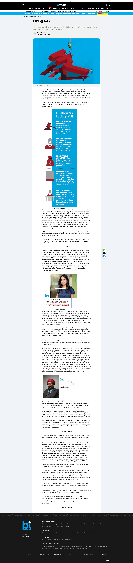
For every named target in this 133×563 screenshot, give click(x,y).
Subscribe (101, 5)
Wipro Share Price (70, 548)
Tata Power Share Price (82, 548)
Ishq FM (89, 1)
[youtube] (26, 536)
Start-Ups (45, 526)
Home (24, 8)
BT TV (44, 8)
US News (36, 11)
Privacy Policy (72, 554)
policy (35, 16)
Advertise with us (57, 554)
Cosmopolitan (70, 1)
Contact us (41, 554)
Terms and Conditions (89, 554)
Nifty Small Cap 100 (67, 539)
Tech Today (62, 524)
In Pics (41, 11)
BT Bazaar (44, 1)
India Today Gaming (62, 1)
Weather (46, 11)
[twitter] (28, 536)
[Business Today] (62, 5)
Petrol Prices (53, 11)
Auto (63, 526)
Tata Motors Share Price (49, 533)
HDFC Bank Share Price (76, 533)
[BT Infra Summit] (95, 11)
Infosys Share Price (102, 546)
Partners (104, 554)
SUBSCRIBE (102, 14)
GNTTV (98, 1)
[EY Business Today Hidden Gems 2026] (107, 11)
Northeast (55, 1)
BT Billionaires (53, 8)
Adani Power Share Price (63, 533)
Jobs (68, 526)
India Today (49, 1)
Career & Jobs (29, 11)
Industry (90, 8)
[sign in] (109, 5)
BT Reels (74, 11)
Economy (54, 524)
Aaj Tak (93, 1)
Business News (25, 16)
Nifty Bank (57, 539)
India (72, 8)
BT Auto (83, 8)
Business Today (37, 1)
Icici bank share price (58, 548)
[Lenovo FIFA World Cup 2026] (101, 11)
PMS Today (68, 11)
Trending (96, 524)
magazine (31, 16)
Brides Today (84, 1)
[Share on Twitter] (104, 253)
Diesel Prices (61, 11)
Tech (77, 8)
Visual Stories (88, 524)
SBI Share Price (46, 548)
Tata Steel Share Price (90, 533)
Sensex (44, 539)
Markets (30, 8)
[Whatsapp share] (104, 250)
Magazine (37, 8)
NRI (23, 11)
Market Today (46, 524)
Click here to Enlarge (59, 208)
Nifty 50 (51, 539)
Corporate (79, 524)
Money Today (99, 8)
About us (29, 554)
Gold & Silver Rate (64, 8)
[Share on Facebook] (104, 256)
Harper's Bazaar (77, 1)
